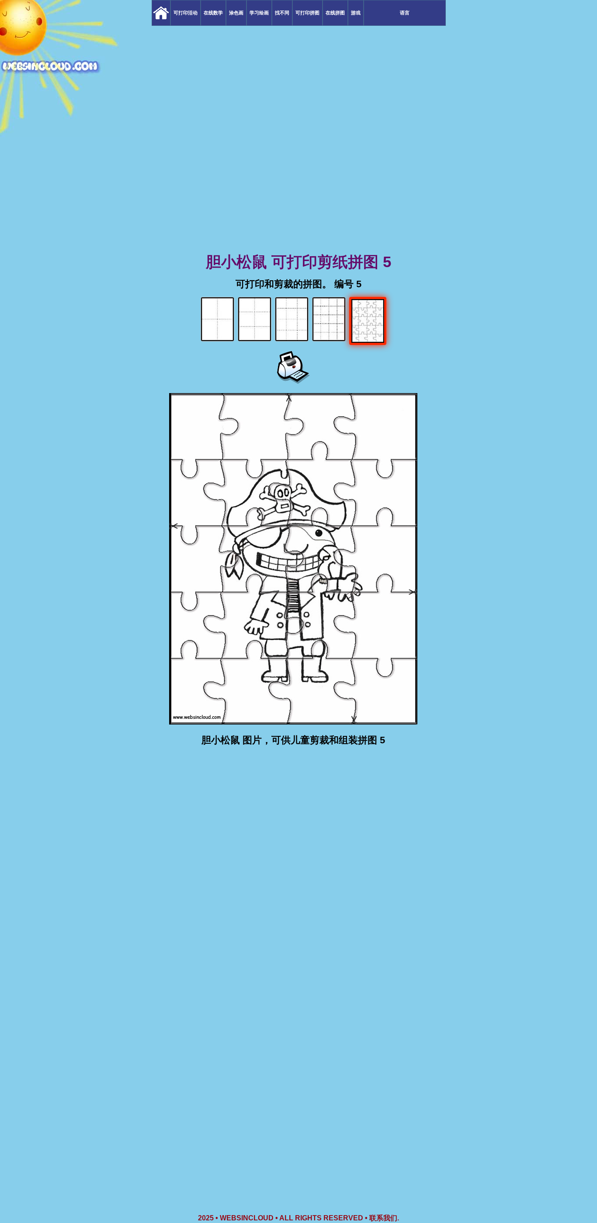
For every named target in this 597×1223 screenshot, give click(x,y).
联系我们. (384, 1218)
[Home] (161, 13)
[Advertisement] (298, 183)
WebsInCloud (247, 1218)
